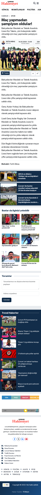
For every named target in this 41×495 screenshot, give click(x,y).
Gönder (6, 300)
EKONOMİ (7, 472)
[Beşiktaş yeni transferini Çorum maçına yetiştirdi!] (30, 219)
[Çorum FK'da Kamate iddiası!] (30, 239)
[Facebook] (14, 439)
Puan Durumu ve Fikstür (12, 456)
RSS (6, 485)
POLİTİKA (31, 10)
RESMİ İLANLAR (17, 10)
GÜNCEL (5, 10)
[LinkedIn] (22, 439)
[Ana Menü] (38, 3)
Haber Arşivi (8, 463)
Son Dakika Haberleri (11, 460)
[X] (18, 439)
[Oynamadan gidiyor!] (11, 239)
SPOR (13, 16)
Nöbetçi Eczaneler (11, 446)
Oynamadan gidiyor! (10, 245)
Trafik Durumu (9, 453)
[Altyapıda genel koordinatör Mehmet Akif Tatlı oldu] (11, 257)
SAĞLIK (16, 472)
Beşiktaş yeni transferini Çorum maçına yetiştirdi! (28, 228)
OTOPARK (26, 472)
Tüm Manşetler (9, 458)
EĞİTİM (35, 472)
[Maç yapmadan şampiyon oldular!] (20, 58)
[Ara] (34, 3)
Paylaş (6, 73)
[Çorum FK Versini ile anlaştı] (30, 257)
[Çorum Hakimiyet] (9, 3)
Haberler (4, 16)
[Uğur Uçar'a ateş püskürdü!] (11, 219)
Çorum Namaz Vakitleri (12, 451)
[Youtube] (26, 439)
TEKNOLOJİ (16, 474)
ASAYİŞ (25, 469)
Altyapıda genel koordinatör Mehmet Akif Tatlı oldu (10, 265)
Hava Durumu (9, 448)
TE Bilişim (26, 492)
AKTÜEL (6, 474)
